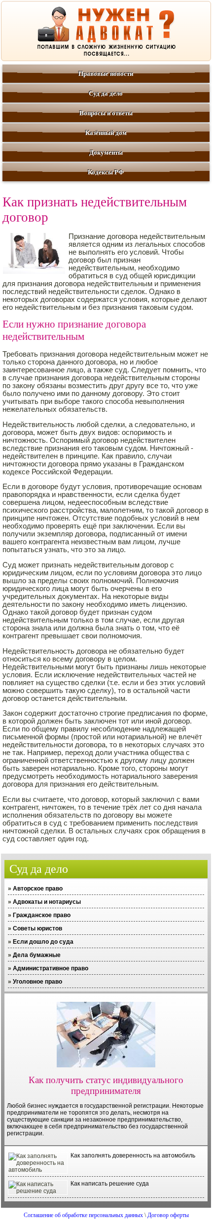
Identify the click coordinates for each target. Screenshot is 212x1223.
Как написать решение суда (110, 1183)
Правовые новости (105, 73)
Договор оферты (168, 1215)
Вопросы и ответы (106, 113)
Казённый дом (106, 132)
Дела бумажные (37, 955)
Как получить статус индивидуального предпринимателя (106, 1085)
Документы (106, 152)
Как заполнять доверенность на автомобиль (133, 1155)
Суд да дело (106, 93)
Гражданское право (42, 915)
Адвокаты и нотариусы (47, 901)
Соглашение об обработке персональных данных (83, 1215)
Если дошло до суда (43, 941)
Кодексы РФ (106, 172)
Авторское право (38, 888)
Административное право (50, 968)
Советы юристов (37, 928)
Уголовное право (37, 981)
